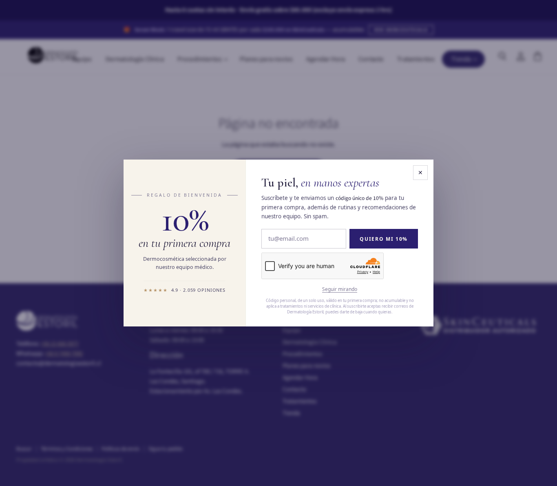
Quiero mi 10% (384, 238)
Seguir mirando (339, 289)
